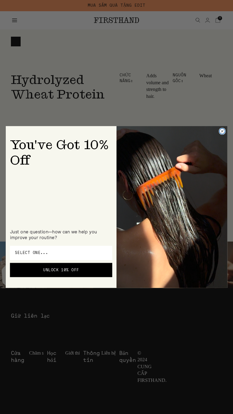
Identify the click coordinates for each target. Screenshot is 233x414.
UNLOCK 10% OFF (61, 269)
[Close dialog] (222, 131)
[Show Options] (107, 253)
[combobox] (59, 253)
